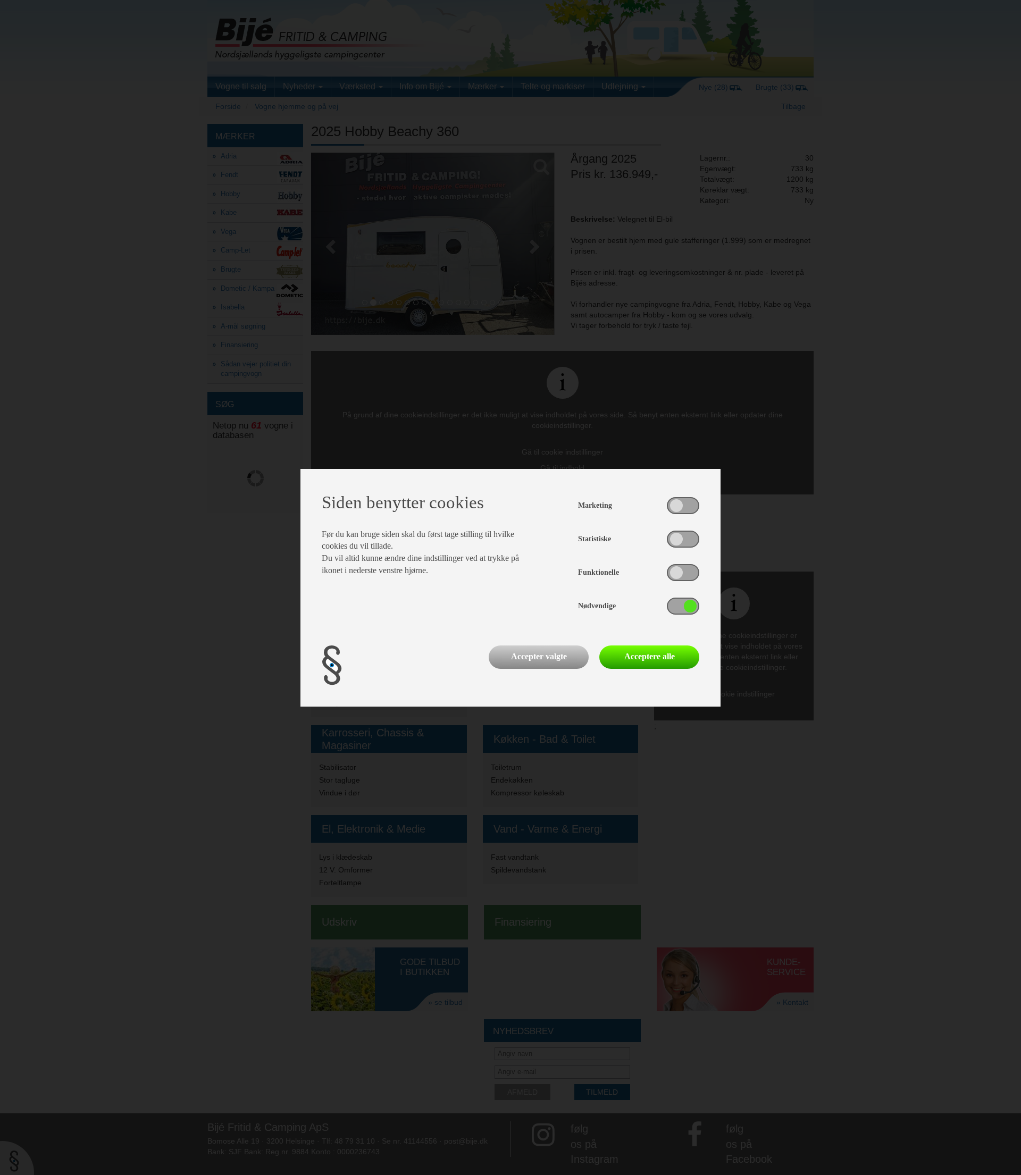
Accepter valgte (539, 656)
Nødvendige (597, 606)
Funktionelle (598, 572)
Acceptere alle (649, 656)
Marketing (595, 505)
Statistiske (594, 539)
